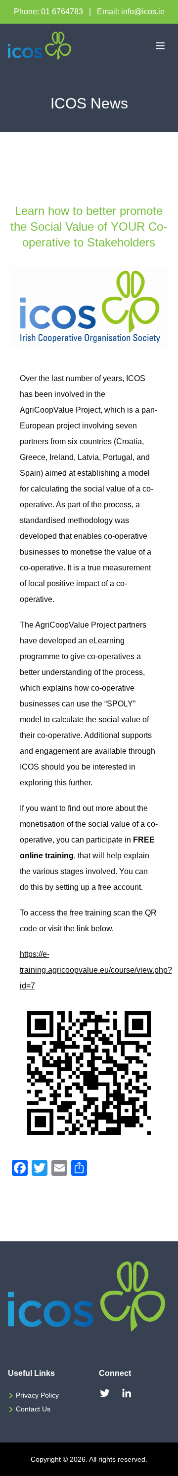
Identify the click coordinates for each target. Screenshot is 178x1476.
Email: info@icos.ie (131, 11)
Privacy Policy (37, 1395)
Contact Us (33, 1409)
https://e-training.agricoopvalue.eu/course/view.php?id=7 (96, 970)
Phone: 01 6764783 (48, 11)
